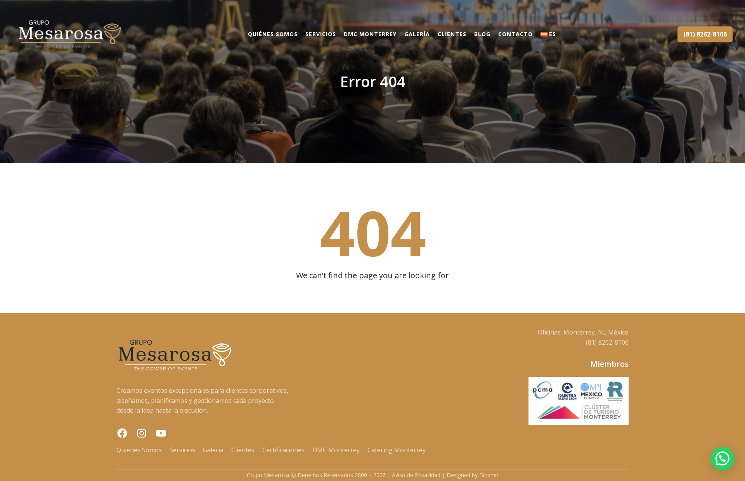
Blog (482, 34)
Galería (417, 34)
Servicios (320, 34)
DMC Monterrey (370, 34)
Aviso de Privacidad (416, 475)
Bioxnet (489, 475)
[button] (722, 458)
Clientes (452, 34)
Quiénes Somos (273, 34)
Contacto (515, 34)
